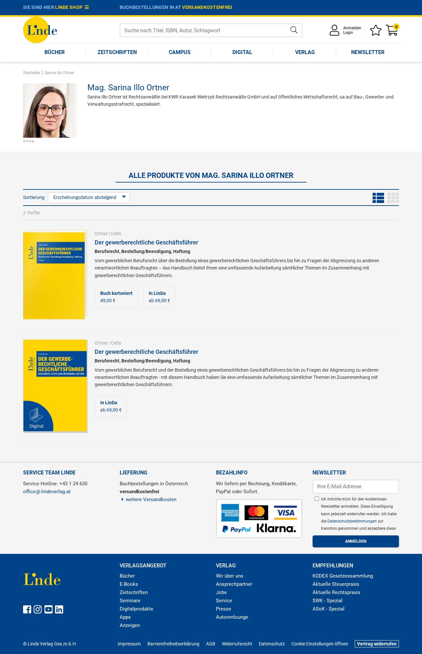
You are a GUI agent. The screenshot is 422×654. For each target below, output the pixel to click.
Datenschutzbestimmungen (352, 521)
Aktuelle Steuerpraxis (336, 584)
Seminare (130, 601)
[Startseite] (40, 29)
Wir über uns (229, 576)
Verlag (305, 52)
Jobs (221, 592)
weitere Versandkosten (151, 499)
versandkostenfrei (207, 7)
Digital (242, 52)
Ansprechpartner (234, 584)
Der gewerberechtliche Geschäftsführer (146, 242)
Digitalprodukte (136, 609)
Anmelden (352, 28)
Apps (125, 617)
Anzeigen (130, 625)
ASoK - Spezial (329, 609)
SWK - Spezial (328, 601)
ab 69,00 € (159, 297)
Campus (180, 52)
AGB (210, 643)
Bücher (55, 52)
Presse (223, 609)
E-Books (129, 584)
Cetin (116, 233)
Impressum (129, 643)
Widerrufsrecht (237, 643)
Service (224, 601)
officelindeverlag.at (47, 492)
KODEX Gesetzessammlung (343, 576)
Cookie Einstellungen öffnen (319, 643)
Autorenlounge (232, 617)
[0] (392, 32)
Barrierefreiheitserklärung (173, 643)
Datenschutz (272, 643)
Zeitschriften (117, 52)
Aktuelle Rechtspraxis (336, 592)
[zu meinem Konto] (336, 32)
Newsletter (367, 52)
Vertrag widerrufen (377, 643)
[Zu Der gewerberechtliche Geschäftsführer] (55, 274)
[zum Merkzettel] (377, 32)
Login (348, 32)
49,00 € (116, 297)
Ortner (101, 233)
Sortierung (34, 197)
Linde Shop (70, 7)
